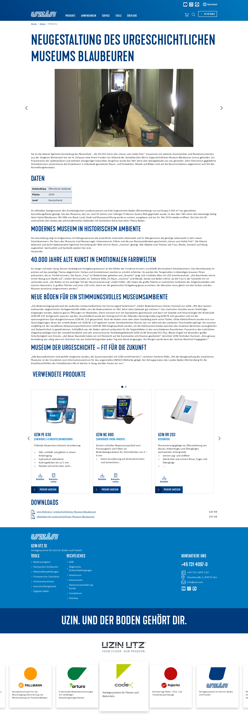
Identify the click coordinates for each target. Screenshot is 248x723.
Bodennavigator (42, 562)
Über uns (132, 16)
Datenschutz (76, 580)
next (221, 108)
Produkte (70, 16)
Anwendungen (88, 16)
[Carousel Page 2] (126, 387)
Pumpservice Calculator (46, 577)
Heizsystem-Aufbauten (45, 567)
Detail (42, 24)
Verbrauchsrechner (43, 582)
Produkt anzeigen (48, 489)
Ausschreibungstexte (44, 586)
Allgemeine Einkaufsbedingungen (80, 569)
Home (34, 24)
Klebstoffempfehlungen (46, 572)
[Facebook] (197, 4)
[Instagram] (191, 4)
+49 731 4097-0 (194, 565)
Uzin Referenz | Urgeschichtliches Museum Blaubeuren (66, 512)
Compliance (75, 593)
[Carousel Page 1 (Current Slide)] (122, 387)
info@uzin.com (195, 582)
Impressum (75, 575)
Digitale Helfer (41, 591)
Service (106, 16)
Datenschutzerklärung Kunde (81, 587)
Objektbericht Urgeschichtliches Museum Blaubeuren (66, 517)
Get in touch (209, 14)
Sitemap (73, 598)
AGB (71, 562)
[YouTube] (185, 4)
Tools (118, 16)
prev (26, 108)
